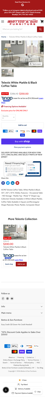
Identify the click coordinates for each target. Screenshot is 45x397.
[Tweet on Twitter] (8, 183)
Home (3, 37)
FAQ (38, 363)
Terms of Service (33, 360)
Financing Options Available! (14, 106)
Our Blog (40, 368)
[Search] (40, 29)
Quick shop (9, 264)
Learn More (19, 260)
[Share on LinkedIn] (12, 183)
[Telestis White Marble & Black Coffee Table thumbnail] (7, 73)
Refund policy (29, 363)
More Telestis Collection (22, 219)
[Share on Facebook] (3, 183)
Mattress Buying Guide (21, 365)
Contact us (30, 357)
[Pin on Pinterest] (17, 183)
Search (5, 363)
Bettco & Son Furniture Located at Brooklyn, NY (18, 368)
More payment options (22, 147)
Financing (20, 357)
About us (12, 357)
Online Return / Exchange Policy (14, 360)
